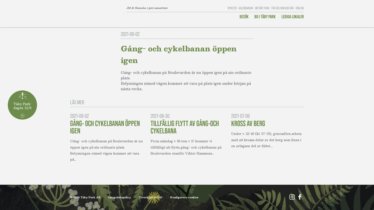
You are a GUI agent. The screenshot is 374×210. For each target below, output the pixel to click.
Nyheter (232, 8)
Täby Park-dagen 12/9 (22, 105)
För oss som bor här (282, 8)
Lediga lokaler (292, 16)
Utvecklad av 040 (150, 197)
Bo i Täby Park (265, 16)
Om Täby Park (262, 8)
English (300, 8)
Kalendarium (246, 8)
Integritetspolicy (119, 197)
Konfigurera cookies (184, 197)
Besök (244, 16)
